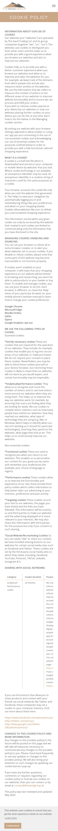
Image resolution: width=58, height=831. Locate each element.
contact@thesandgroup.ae (29, 785)
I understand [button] (12, 825)
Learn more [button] (11, 818)
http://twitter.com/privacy (19, 721)
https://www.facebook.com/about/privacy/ (29, 717)
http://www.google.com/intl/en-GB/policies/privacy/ (22, 726)
